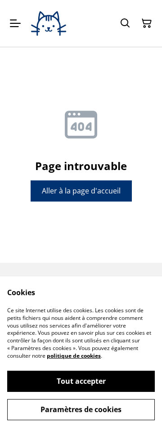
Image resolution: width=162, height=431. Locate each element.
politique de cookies (74, 355)
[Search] (125, 23)
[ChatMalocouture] (49, 23)
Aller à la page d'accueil (81, 191)
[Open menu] (15, 23)
